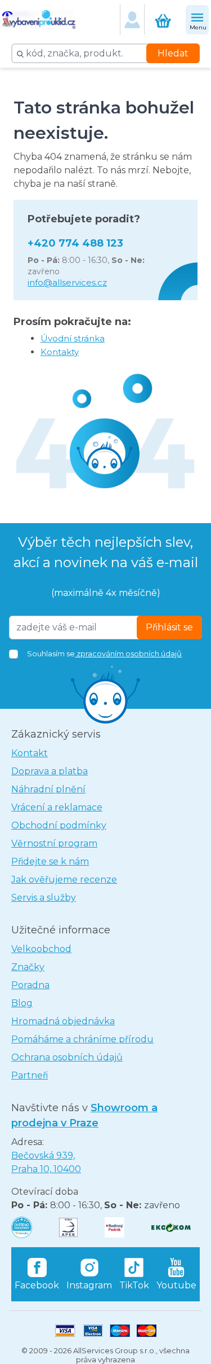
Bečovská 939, (46, 1162)
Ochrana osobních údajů (67, 1057)
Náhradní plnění (48, 789)
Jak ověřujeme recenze (64, 879)
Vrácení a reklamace (56, 807)
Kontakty (60, 352)
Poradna (30, 985)
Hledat (173, 53)
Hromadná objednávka (63, 1021)
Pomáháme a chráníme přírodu (82, 1039)
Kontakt (29, 753)
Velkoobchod (41, 949)
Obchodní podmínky (58, 825)
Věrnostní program (54, 843)
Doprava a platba (49, 771)
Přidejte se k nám (50, 861)
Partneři (29, 1075)
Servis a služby (43, 897)
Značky (27, 967)
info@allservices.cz (67, 282)
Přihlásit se (169, 627)
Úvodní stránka (73, 338)
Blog (22, 1003)
